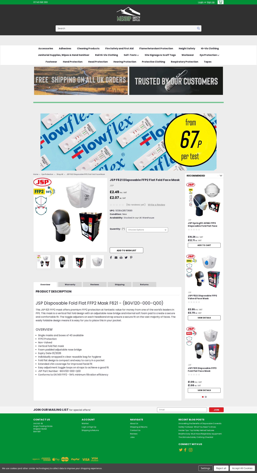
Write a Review (156, 204)
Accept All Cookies (242, 468)
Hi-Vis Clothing (210, 48)
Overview (45, 284)
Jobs (132, 437)
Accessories (45, 48)
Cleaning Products (88, 48)
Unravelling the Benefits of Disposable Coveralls (199, 423)
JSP (189, 220)
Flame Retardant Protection (156, 48)
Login (200, 2)
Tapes (207, 61)
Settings (205, 468)
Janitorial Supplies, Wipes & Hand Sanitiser (63, 55)
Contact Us (135, 430)
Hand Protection (72, 61)
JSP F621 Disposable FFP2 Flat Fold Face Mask (86, 174)
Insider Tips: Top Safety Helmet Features (196, 430)
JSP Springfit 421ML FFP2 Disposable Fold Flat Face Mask (202, 225)
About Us (134, 423)
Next (105, 215)
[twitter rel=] (181, 450)
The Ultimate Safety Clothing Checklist (195, 437)
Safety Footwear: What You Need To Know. (197, 427)
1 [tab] (203, 397)
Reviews (94, 284)
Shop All (60, 174)
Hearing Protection (124, 61)
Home (35, 174)
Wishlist (85, 423)
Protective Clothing (153, 61)
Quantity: (117, 228)
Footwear (51, 61)
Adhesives (65, 48)
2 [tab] (206, 397)
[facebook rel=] (185, 450)
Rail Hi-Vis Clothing (106, 55)
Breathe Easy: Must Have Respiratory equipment (200, 433)
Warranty (70, 284)
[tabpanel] (204, 215)
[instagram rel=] (190, 450)
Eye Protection (208, 55)
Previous (36, 215)
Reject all (221, 468)
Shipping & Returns (90, 430)
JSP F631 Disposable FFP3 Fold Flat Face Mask (202, 369)
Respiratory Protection (184, 61)
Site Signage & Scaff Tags (160, 55)
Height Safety (187, 48)
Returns (144, 284)
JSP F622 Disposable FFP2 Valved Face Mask (202, 297)
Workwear (188, 55)
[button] (80, 81)
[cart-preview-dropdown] (220, 2)
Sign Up (211, 2)
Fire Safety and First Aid (119, 48)
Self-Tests (130, 55)
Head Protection (98, 61)
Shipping (119, 284)
